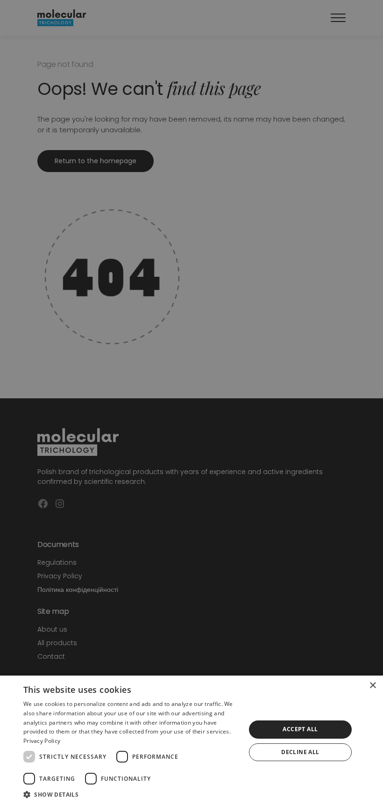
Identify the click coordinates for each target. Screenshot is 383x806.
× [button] (372, 685)
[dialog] (191, 741)
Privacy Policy (41, 741)
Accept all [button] (300, 729)
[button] (131, 794)
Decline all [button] (300, 752)
